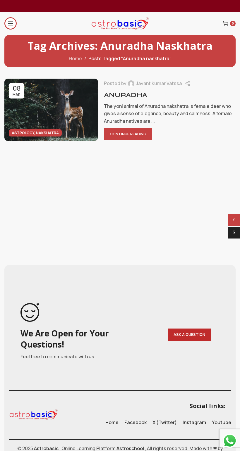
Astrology (23, 132)
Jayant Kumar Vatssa (159, 83)
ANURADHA (125, 95)
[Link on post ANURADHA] (51, 110)
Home (75, 58)
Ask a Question (189, 334)
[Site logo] (120, 23)
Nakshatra (47, 132)
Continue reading (128, 133)
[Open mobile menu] (10, 23)
